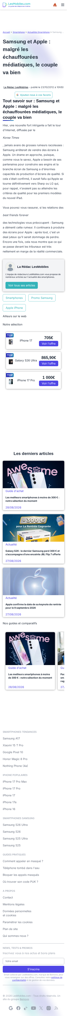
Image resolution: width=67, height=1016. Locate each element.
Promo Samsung (42, 298)
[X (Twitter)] (41, 1008)
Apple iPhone (14, 307)
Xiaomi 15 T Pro (13, 745)
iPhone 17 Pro (11, 788)
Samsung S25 (12, 845)
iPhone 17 (9, 795)
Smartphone (19, 32)
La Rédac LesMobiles (16, 87)
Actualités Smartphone (38, 32)
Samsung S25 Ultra (15, 838)
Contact (8, 897)
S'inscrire (33, 969)
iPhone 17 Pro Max (15, 781)
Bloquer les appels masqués (21, 875)
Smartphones (14, 298)
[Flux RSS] (56, 1008)
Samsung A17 (11, 738)
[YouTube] (33, 1008)
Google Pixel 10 (13, 752)
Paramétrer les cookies (17, 922)
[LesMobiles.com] (16, 4)
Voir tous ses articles (21, 285)
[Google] (11, 1008)
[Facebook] (18, 1008)
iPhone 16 (9, 809)
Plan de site (10, 929)
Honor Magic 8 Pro (15, 759)
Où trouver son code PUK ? (20, 881)
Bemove (24, 999)
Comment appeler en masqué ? (23, 861)
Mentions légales (13, 904)
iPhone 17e (9, 802)
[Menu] (62, 5)
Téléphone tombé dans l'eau (21, 868)
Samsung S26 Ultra (15, 824)
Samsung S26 (12, 831)
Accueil (6, 32)
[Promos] (55, 5)
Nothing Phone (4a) (15, 766)
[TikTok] (26, 1008)
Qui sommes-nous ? (15, 936)
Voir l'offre (48, 343)
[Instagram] (49, 1008)
